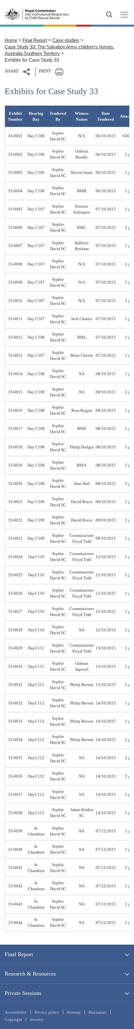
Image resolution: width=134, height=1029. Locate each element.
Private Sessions (23, 993)
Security (37, 1019)
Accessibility (16, 1012)
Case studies (65, 40)
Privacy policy (47, 1012)
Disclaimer (98, 1012)
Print (45, 71)
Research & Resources (30, 974)
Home (11, 40)
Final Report (34, 40)
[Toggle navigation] (122, 15)
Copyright (13, 1019)
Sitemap (74, 1012)
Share (12, 71)
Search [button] (109, 15)
